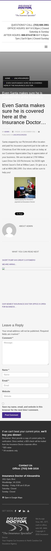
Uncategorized (20, 135)
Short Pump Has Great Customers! (18, 260)
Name (5, 370)
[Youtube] (28, 511)
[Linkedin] (24, 511)
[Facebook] (15, 511)
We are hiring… (9, 264)
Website (6, 391)
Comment (7, 338)
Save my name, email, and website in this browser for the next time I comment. (22, 408)
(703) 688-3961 (41, 25)
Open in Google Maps (13, 498)
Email (5, 380)
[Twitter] (20, 511)
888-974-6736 (28, 35)
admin (7, 132)
